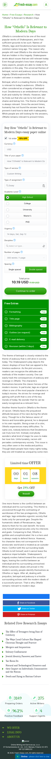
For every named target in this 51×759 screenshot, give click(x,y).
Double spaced (35, 270)
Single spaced (15, 270)
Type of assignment (13, 180)
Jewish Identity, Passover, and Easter (24, 656)
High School (27, 197)
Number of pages (12, 252)
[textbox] (27, 246)
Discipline (8, 240)
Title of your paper (12, 156)
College (27, 204)
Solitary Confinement (16, 652)
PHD (27, 222)
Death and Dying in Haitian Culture (23, 676)
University (27, 210)
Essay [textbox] (11, 186)
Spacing (7, 264)
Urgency (8, 229)
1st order (17, 139)
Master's (27, 216)
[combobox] (25, 185)
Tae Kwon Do (12, 661)
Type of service (11, 168)
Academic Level (11, 192)
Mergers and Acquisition (18, 647)
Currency (8, 144)
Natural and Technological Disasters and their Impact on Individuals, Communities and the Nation (26, 668)
